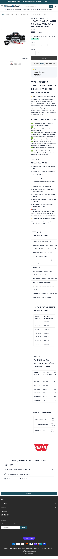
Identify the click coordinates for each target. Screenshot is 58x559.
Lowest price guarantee (27, 548)
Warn (34, 29)
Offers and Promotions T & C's (32, 550)
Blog (24, 550)
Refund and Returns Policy (15, 550)
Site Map (44, 548)
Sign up (24, 527)
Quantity (33, 49)
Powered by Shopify (29, 553)
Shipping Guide (13, 548)
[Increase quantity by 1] (44, 53)
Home (2, 14)
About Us (6, 548)
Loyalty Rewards (44, 550)
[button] (11, 64)
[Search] (51, 6)
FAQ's (19, 548)
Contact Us (49, 548)
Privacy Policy (37, 548)
